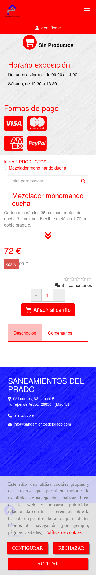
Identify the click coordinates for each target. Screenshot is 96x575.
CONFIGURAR (27, 548)
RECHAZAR (71, 548)
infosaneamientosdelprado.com (42, 424)
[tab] (25, 333)
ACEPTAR (48, 563)
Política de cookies (63, 532)
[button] (48, 28)
